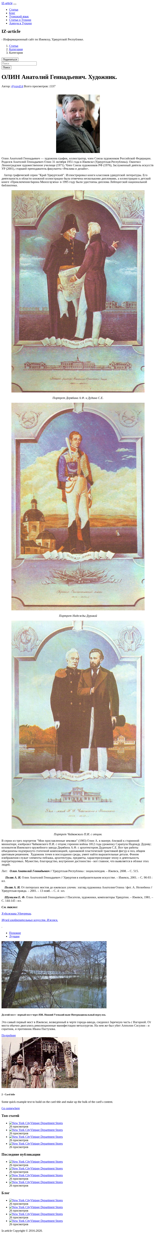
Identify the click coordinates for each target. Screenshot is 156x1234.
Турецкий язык (19, 16)
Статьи (13, 9)
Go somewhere (11, 1108)
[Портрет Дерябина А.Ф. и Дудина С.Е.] (78, 391)
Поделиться (10, 59)
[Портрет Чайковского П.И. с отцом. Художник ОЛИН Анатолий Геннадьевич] (78, 827)
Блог (12, 13)
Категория (16, 49)
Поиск (6, 67)
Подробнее (9, 1035)
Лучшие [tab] (14, 936)
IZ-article (7, 3)
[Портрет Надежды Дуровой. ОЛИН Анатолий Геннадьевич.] (78, 609)
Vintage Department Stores (46, 1123)
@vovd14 (17, 86)
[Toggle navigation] (14, 4)
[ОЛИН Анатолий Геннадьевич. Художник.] (78, 152)
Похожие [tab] (15, 933)
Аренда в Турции (20, 23)
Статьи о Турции (20, 19)
